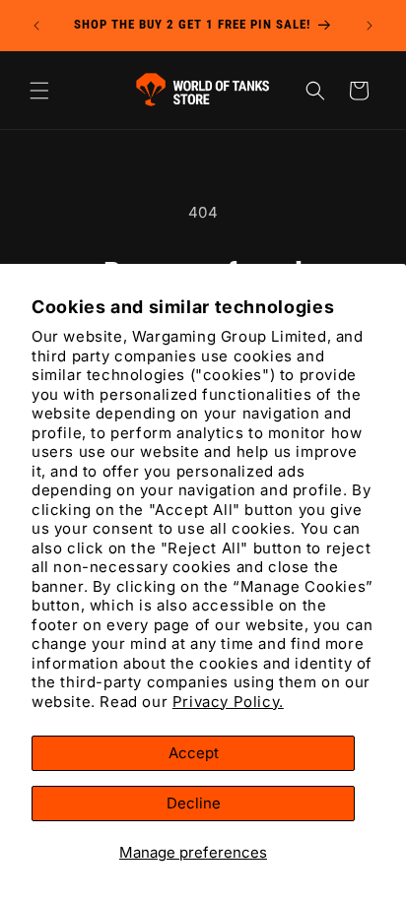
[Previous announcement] (36, 25)
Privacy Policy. (228, 701)
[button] (39, 90)
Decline (194, 803)
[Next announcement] (369, 25)
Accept (194, 752)
